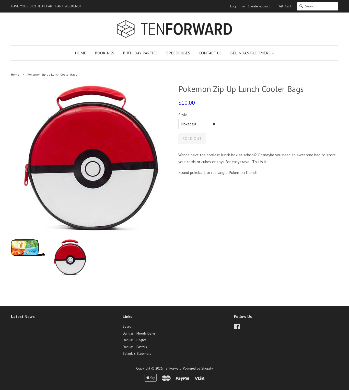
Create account (259, 6)
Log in (234, 6)
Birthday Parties (140, 52)
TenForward (172, 368)
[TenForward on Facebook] (237, 327)
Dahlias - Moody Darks (139, 333)
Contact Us (210, 52)
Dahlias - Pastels (135, 347)
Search (128, 326)
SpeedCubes (178, 52)
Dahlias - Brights (134, 340)
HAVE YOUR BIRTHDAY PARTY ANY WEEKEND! (46, 6)
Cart (288, 6)
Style (182, 114)
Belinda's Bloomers (251, 52)
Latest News (23, 316)
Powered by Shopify (198, 368)
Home (80, 52)
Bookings (104, 52)
